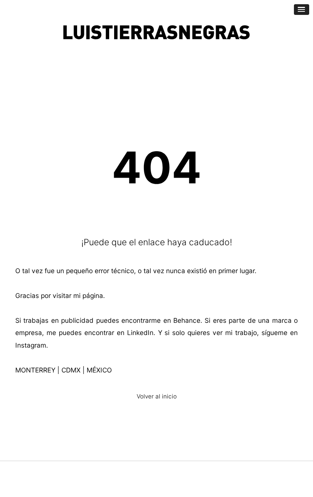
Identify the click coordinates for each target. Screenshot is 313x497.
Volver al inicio (157, 396)
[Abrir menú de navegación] (301, 9)
